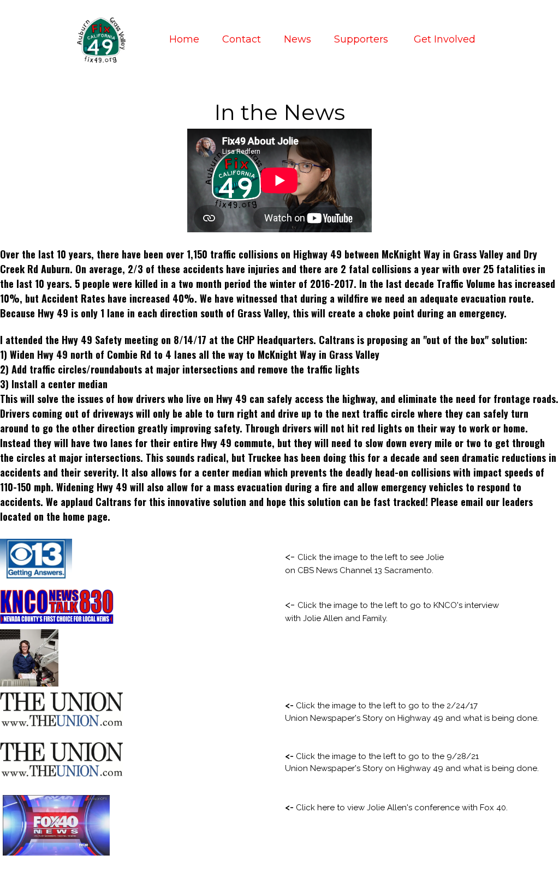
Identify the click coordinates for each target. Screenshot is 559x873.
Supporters (362, 39)
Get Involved (444, 39)
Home (184, 39)
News (297, 39)
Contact (241, 39)
